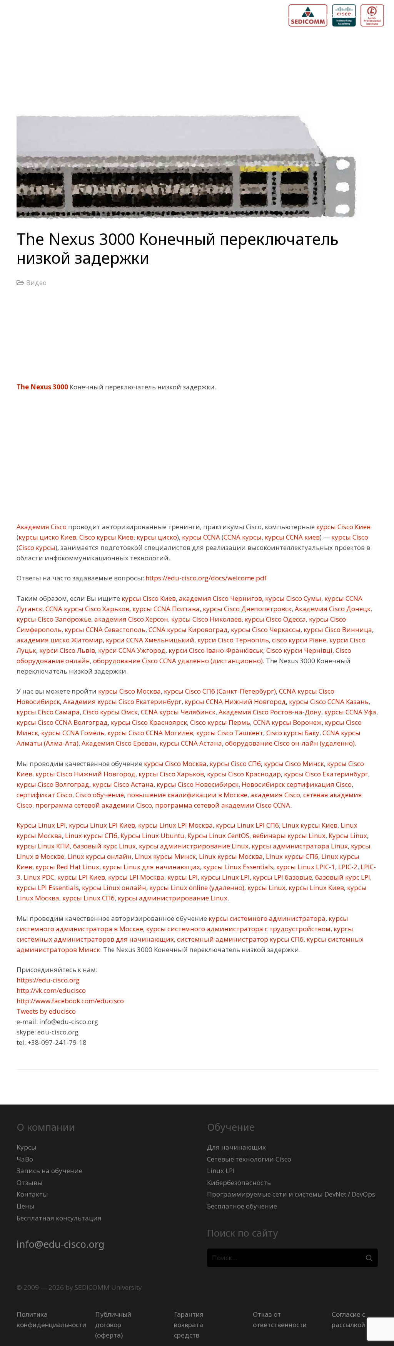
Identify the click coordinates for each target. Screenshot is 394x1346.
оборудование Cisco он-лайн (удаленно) (289, 743)
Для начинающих (236, 1147)
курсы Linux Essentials (237, 866)
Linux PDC (38, 877)
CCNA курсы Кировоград (187, 629)
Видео (36, 282)
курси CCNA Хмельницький (149, 639)
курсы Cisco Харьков (170, 773)
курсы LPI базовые (281, 877)
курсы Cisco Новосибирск (197, 784)
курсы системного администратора (266, 918)
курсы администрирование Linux (193, 845)
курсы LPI (182, 877)
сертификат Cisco (44, 794)
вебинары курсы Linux (288, 835)
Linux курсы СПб (90, 835)
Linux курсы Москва (230, 856)
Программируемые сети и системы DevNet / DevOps (291, 1194)
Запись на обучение (49, 1170)
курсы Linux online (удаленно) (196, 887)
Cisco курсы (36, 547)
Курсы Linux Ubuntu (151, 835)
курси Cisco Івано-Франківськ (215, 650)
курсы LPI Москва (135, 877)
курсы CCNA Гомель (72, 732)
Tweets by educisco (46, 1011)
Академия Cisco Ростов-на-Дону (269, 711)
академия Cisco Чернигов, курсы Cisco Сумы (249, 598)
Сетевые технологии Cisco (249, 1159)
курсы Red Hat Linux (66, 866)
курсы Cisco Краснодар (243, 773)
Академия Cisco (42, 526)
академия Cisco (274, 794)
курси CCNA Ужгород (131, 650)
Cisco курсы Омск (109, 711)
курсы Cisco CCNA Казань (328, 701)
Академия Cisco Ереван (118, 743)
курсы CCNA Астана (190, 743)
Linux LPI (221, 1170)
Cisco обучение (99, 794)
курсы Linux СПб (88, 897)
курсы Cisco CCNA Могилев (149, 732)
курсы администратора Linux (299, 845)
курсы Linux (265, 887)
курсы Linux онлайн (113, 887)
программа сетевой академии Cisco (93, 805)
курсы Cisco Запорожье (54, 619)
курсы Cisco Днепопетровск (246, 608)
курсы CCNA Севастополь (104, 629)
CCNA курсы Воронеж (287, 722)
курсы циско (156, 537)
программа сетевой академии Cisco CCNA (222, 805)
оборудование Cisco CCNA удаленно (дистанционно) (177, 660)
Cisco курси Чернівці (298, 650)
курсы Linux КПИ (43, 845)
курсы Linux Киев (315, 887)
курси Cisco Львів (66, 650)
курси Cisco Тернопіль (232, 639)
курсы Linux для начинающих (150, 866)
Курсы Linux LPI (41, 825)
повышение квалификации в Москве (186, 794)
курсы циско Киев (47, 537)
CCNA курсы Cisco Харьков (86, 608)
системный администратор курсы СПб (239, 939)
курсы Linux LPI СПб (246, 825)
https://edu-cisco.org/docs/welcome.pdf (205, 577)
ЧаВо (25, 1159)
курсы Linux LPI (224, 877)
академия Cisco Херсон (130, 619)
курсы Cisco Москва (129, 691)
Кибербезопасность (239, 1182)
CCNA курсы (243, 537)
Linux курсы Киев (308, 825)
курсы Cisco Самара (48, 711)
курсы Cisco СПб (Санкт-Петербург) (219, 691)
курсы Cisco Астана (122, 784)
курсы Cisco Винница (337, 629)
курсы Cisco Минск (293, 763)
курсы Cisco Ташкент (229, 732)
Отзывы (30, 1182)
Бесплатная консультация (59, 1218)
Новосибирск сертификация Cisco (296, 784)
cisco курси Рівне (298, 639)
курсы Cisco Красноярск (148, 722)
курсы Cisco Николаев (206, 619)
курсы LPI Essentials (48, 887)
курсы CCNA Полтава (165, 608)
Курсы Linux (347, 835)
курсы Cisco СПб (234, 763)
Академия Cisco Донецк (332, 608)
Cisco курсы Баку (292, 732)
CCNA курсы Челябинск (177, 711)
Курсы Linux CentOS (217, 835)
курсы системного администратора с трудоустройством (238, 928)
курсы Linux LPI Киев (101, 825)
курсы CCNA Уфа (349, 711)
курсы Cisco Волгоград (53, 784)
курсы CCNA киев (291, 537)
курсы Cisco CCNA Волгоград (62, 722)
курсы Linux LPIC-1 (305, 866)
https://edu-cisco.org (48, 980)
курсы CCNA (200, 537)
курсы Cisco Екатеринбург (325, 773)
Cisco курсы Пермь (219, 722)
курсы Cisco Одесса (274, 619)
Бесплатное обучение (242, 1206)
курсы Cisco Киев (343, 526)
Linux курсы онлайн (99, 856)
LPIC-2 (347, 866)
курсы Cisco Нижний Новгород (84, 773)
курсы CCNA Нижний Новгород (234, 701)
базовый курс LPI (342, 877)
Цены (26, 1206)
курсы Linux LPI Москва (175, 825)
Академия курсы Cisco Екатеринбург (122, 701)
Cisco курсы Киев (106, 537)
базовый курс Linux (104, 845)
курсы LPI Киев (80, 877)
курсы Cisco (349, 537)
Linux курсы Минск (164, 856)
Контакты (32, 1194)
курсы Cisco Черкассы (265, 629)
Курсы (27, 1147)
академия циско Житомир (60, 639)
